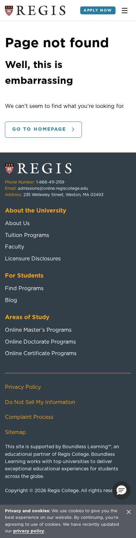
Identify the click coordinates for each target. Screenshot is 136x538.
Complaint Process (29, 417)
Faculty (14, 247)
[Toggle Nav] (124, 10)
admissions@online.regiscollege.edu (53, 188)
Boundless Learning (85, 447)
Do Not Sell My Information (40, 402)
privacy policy (28, 531)
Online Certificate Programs (41, 353)
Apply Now (98, 10)
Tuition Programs (27, 235)
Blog (11, 300)
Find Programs (24, 288)
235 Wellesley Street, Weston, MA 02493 (63, 195)
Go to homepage (39, 129)
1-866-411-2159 (50, 182)
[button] (121, 490)
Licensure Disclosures (33, 258)
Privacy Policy (23, 387)
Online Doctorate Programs (40, 342)
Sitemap (15, 432)
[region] (68, 521)
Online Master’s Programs (38, 330)
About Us (17, 223)
